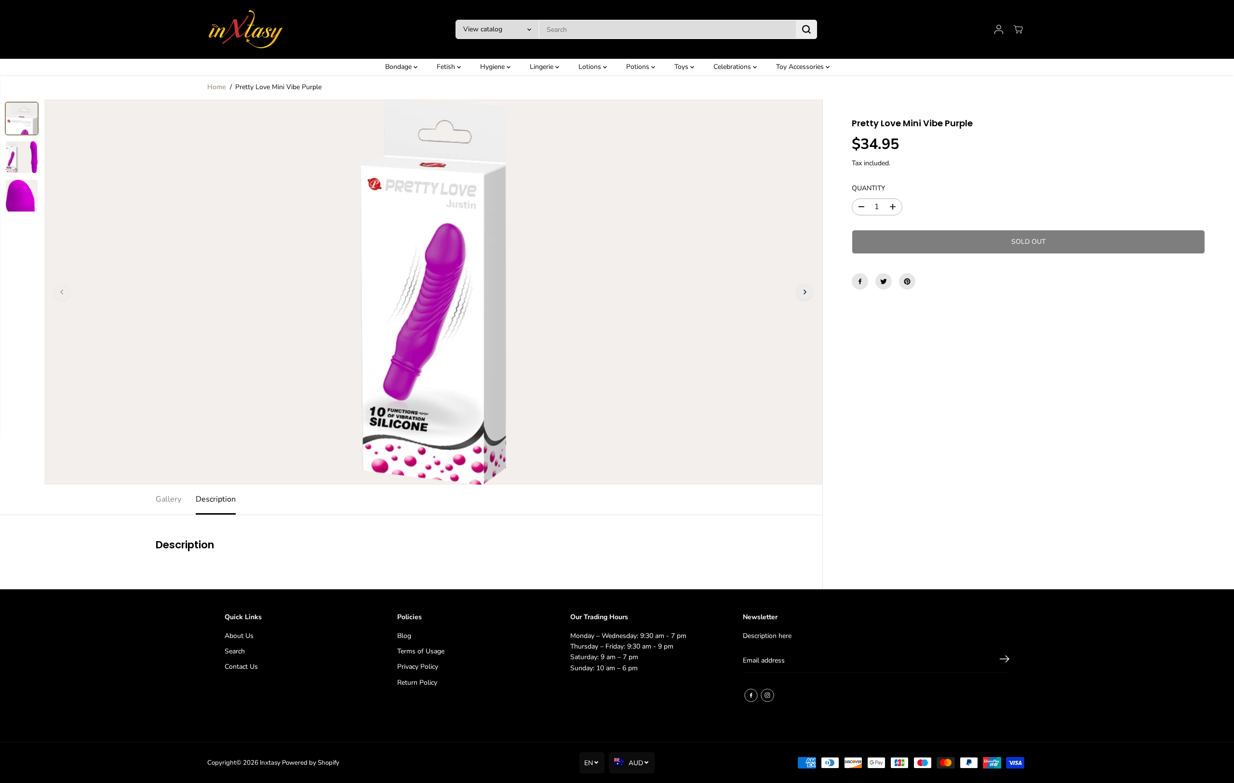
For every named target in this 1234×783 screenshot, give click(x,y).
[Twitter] (883, 281)
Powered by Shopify (310, 762)
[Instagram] (767, 695)
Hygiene (493, 66)
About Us (239, 635)
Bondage (399, 66)
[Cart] (1018, 29)
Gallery (168, 499)
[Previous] (62, 292)
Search (235, 651)
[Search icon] (806, 29)
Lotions (590, 66)
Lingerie (542, 66)
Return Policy (417, 682)
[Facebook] (860, 281)
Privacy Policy (417, 666)
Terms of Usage (420, 651)
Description (216, 499)
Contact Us (241, 666)
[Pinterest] (907, 281)
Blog (404, 635)
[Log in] (998, 29)
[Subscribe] (1004, 661)
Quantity (868, 188)
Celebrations (733, 66)
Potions (638, 66)
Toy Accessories (801, 66)
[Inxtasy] (245, 29)
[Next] (804, 292)
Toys (682, 66)
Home (216, 87)
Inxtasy (270, 762)
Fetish (447, 66)
